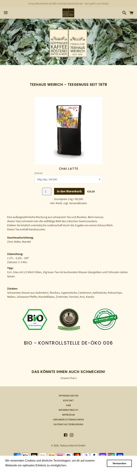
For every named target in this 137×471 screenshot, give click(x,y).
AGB (68, 405)
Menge (39, 173)
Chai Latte (68, 168)
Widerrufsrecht (68, 409)
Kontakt (68, 400)
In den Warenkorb (69, 191)
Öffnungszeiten (68, 395)
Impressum (68, 414)
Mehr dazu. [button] (75, 465)
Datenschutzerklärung (68, 424)
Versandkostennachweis (68, 419)
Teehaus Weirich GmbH (72, 445)
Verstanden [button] (119, 463)
